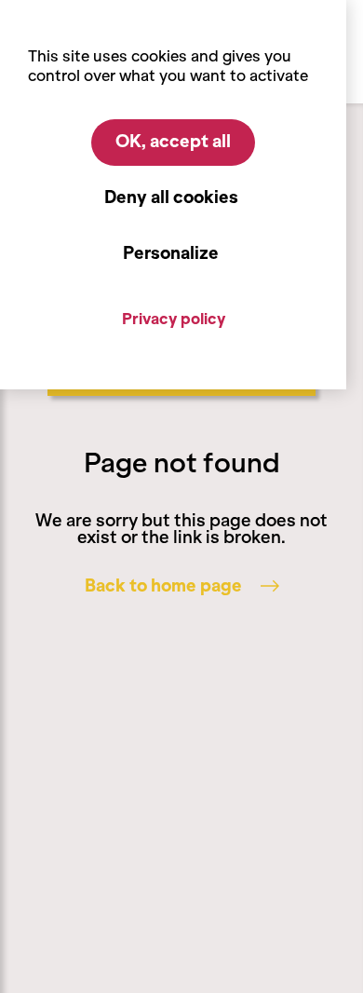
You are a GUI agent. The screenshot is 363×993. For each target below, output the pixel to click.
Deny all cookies (171, 197)
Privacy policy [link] (173, 318)
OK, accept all (173, 141)
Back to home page (163, 586)
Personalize (171, 253)
